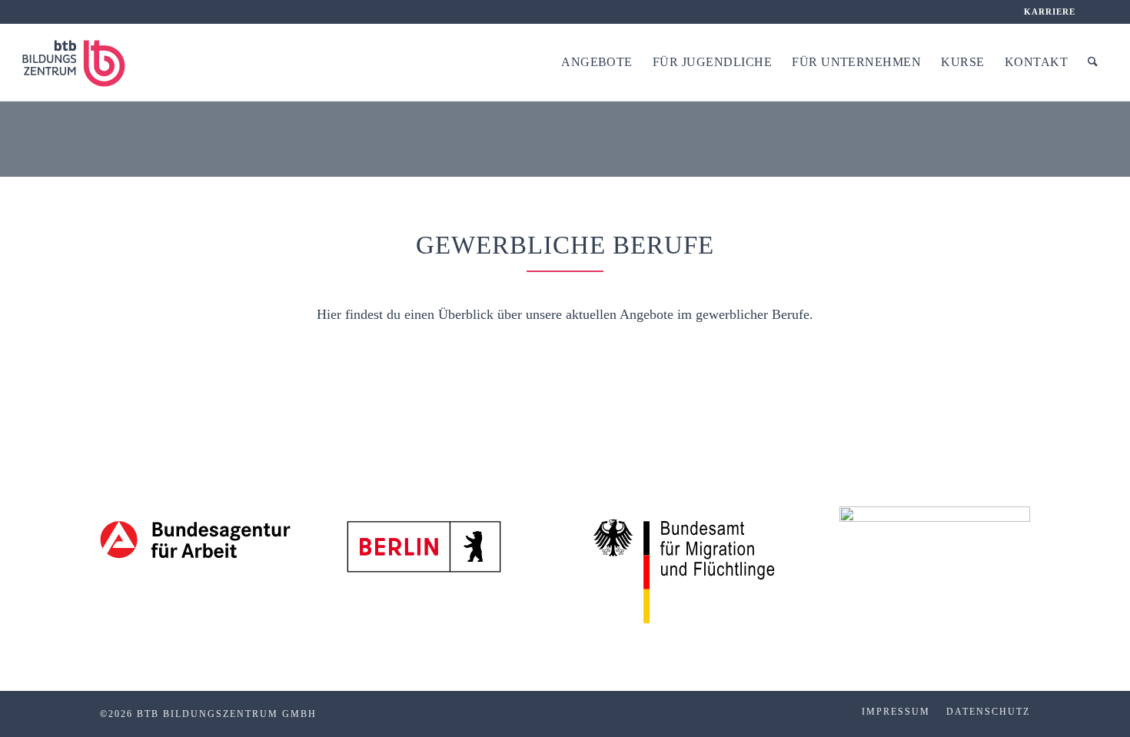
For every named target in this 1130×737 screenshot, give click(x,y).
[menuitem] (1046, 11)
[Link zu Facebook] (1096, 11)
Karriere (1050, 11)
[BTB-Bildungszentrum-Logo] (83, 62)
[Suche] (1093, 62)
